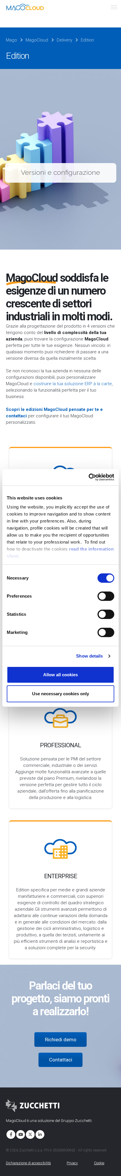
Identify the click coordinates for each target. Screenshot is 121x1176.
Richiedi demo (60, 1039)
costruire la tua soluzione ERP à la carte (72, 383)
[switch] (106, 596)
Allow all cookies (60, 674)
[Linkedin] (39, 1134)
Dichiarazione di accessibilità (28, 1163)
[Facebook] (10, 1134)
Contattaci (60, 1060)
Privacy (72, 1163)
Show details (89, 655)
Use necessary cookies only (60, 693)
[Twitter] (29, 1134)
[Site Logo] (25, 6)
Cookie (99, 1163)
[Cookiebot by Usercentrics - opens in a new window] (88, 477)
